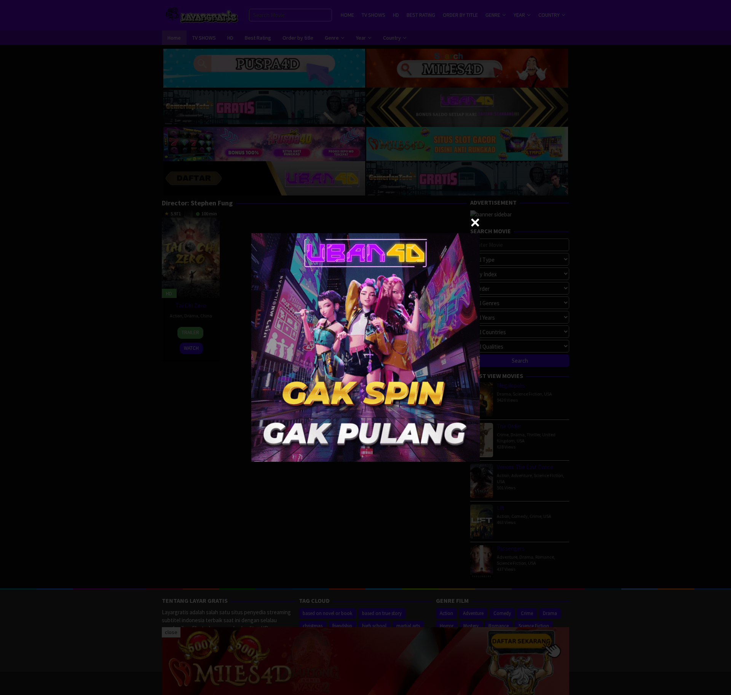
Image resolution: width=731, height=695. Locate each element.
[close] (475, 222)
